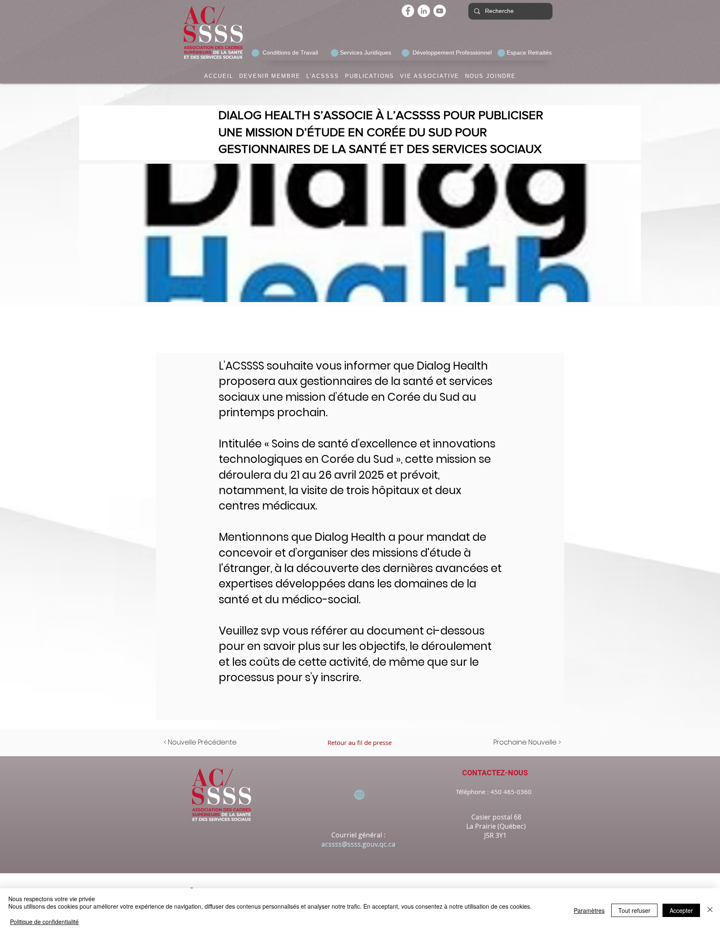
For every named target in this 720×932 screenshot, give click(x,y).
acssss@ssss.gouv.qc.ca (358, 844)
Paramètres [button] (589, 910)
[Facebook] (408, 11)
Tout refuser (634, 910)
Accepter (681, 910)
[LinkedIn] (424, 11)
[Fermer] (710, 910)
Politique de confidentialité (44, 921)
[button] (269, 76)
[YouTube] (439, 11)
